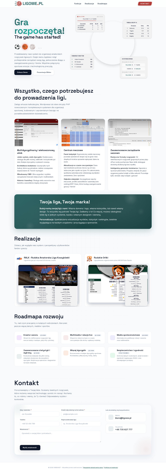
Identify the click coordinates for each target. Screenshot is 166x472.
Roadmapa (102, 3)
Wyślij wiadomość (30, 447)
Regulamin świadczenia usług (93, 467)
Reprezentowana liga (68, 420)
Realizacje (89, 3)
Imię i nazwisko (26, 410)
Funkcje (77, 3)
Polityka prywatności (111, 467)
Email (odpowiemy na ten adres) (73, 410)
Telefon (22, 420)
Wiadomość (24, 429)
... (40, 46)
